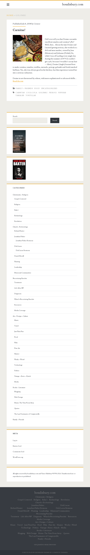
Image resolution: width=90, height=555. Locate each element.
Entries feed (17, 446)
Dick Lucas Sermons (23, 250)
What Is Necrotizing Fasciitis (24, 299)
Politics (16, 371)
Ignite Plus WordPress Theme (35, 552)
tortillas (31, 95)
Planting (17, 262)
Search (15, 116)
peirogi (53, 93)
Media (16, 382)
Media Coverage (20, 310)
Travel (16, 326)
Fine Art (17, 348)
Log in (15, 440)
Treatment (18, 282)
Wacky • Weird (19, 359)
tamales (20, 95)
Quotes (16, 408)
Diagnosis (17, 294)
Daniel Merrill (19, 256)
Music (16, 320)
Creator (37, 24)
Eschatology (18, 216)
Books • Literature (19, 387)
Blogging (17, 392)
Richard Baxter (19, 231)
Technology (18, 365)
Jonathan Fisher (19, 237)
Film (15, 343)
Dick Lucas (18, 246)
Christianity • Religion (20, 195)
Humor (16, 354)
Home (10, 15)
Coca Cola (31, 93)
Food (37, 88)
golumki (43, 93)
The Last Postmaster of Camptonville (27, 414)
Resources (17, 305)
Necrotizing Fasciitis (20, 278)
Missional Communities (22, 273)
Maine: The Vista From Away (24, 403)
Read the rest (18, 81)
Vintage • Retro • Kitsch (22, 376)
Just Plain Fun (19, 331)
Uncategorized (49, 88)
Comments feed (18, 452)
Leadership (18, 267)
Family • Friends (24, 88)
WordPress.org (18, 457)
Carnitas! (19, 30)
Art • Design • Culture (20, 316)
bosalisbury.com (72, 4)
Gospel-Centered (20, 199)
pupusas (62, 93)
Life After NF (19, 288)
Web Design (18, 397)
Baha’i (16, 210)
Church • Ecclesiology (20, 227)
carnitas (20, 93)
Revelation (18, 221)
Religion (17, 204)
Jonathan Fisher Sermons (24, 241)
